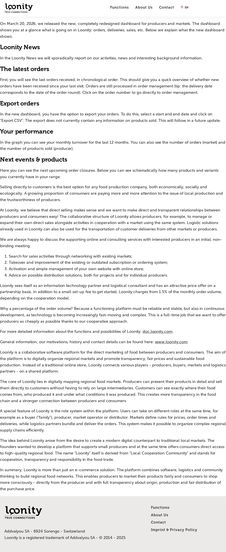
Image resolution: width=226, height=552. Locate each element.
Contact (166, 7)
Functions (119, 7)
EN (186, 7)
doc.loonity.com (157, 331)
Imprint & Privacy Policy (174, 530)
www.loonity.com (171, 341)
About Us (144, 7)
